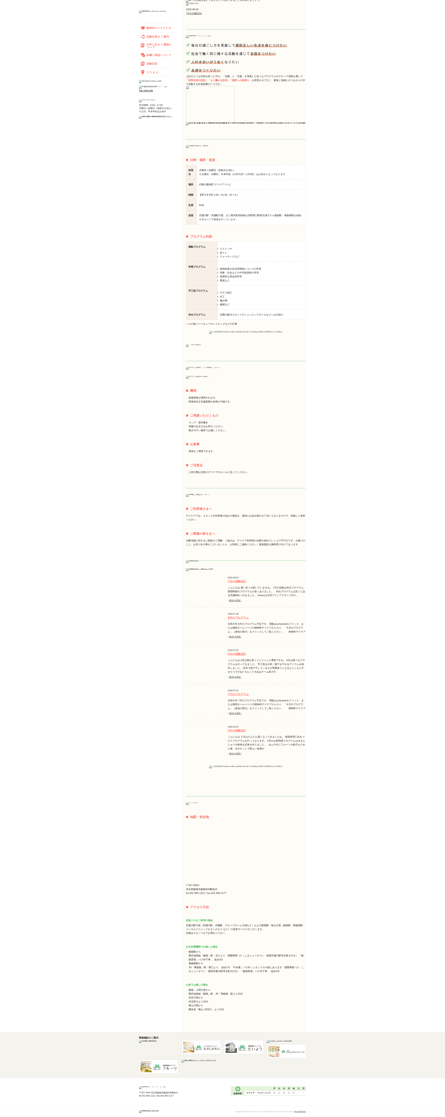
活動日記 (156, 63)
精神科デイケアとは (156, 28)
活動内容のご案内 (156, 36)
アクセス (156, 72)
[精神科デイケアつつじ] (152, 12)
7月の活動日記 (194, 13)
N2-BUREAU (300, 1111)
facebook (146, 91)
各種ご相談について (156, 55)
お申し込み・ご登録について (156, 46)
